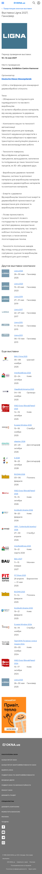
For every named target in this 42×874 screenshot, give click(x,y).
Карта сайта (32, 869)
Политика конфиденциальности (16, 869)
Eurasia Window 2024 (23, 624)
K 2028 (17, 458)
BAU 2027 (18, 559)
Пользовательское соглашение (21, 865)
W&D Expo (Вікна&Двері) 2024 (24, 661)
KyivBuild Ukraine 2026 (23, 510)
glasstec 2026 (19, 441)
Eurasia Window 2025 (23, 425)
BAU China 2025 (20, 356)
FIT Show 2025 (20, 575)
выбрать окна (7, 770)
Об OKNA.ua (11, 862)
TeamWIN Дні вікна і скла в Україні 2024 (25, 642)
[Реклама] (14, 715)
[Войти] (38, 3)
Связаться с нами (22, 862)
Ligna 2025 (18, 271)
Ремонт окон (7, 790)
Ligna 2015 (18, 322)
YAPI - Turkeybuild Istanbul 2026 (25, 528)
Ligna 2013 (18, 335)
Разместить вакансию (11, 812)
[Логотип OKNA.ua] (19, 3)
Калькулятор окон (9, 760)
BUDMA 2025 (19, 592)
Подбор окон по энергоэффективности (18, 775)
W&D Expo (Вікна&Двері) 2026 (24, 492)
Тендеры (5, 822)
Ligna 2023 (18, 284)
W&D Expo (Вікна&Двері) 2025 (24, 407)
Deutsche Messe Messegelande (17, 79)
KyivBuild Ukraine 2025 (23, 608)
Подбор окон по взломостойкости (16, 785)
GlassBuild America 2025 (24, 389)
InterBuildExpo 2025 (22, 373)
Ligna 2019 (18, 297)
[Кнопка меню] (3, 3)
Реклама (5, 816)
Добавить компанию (10, 807)
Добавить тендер (9, 795)
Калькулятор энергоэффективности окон (19, 765)
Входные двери (8, 780)
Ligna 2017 (18, 310)
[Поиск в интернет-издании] (34, 3)
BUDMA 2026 (19, 474)
